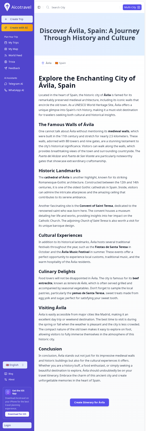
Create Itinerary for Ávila (89, 402)
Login (7, 425)
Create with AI (19, 27)
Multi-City (130, 7)
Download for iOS (17, 414)
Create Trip (16, 19)
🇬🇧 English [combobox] (12, 365)
